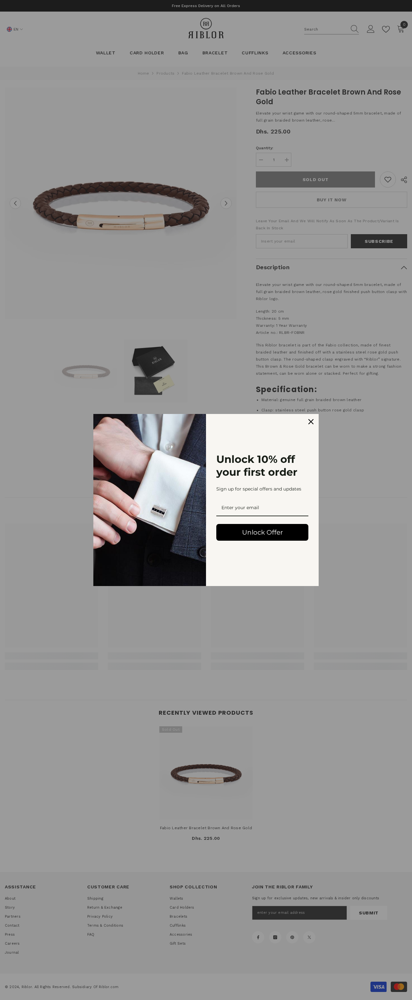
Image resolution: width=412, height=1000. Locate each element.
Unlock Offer (262, 532)
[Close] (311, 421)
